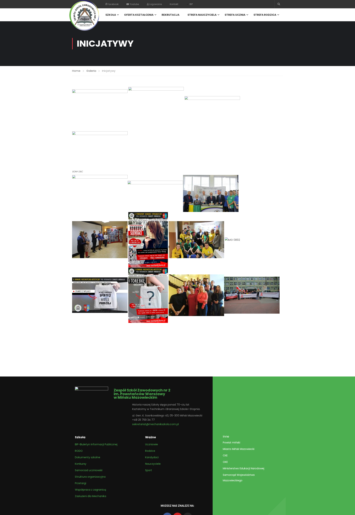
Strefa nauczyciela (202, 15)
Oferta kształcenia (138, 15)
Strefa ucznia (235, 15)
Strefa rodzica (264, 15)
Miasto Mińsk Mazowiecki (238, 449)
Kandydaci (152, 457)
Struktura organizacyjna (90, 477)
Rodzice (150, 451)
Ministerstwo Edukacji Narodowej (243, 468)
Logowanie (155, 4)
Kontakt (174, 4)
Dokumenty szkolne (87, 457)
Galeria (91, 71)
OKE (225, 462)
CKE (225, 455)
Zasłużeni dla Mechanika (90, 496)
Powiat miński (231, 442)
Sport (148, 470)
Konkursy (80, 464)
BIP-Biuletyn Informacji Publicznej (96, 444)
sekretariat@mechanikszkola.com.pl (155, 424)
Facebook (113, 4)
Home (76, 71)
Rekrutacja (170, 15)
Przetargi (80, 483)
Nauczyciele (153, 464)
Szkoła (110, 15)
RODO (79, 451)
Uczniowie (151, 444)
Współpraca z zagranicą (90, 490)
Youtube (134, 4)
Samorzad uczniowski (88, 470)
